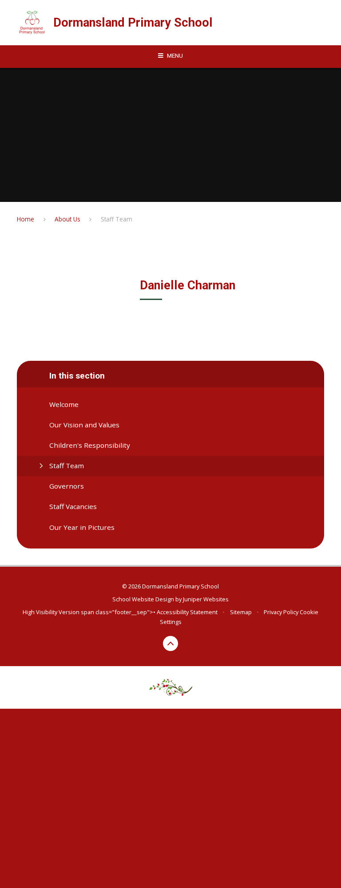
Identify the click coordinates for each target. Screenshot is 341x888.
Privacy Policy (281, 612)
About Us (67, 219)
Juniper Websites (206, 599)
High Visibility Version (51, 612)
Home (25, 219)
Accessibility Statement (187, 612)
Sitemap (241, 612)
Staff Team (116, 219)
